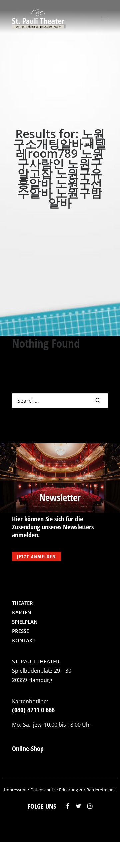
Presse (20, 631)
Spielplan (25, 621)
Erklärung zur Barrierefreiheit (87, 790)
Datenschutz (42, 790)
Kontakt (23, 640)
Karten (21, 612)
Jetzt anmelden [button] (36, 556)
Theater (22, 603)
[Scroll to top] (101, 827)
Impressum (15, 790)
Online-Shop (28, 748)
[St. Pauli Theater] (39, 19)
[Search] (60, 400)
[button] (104, 19)
